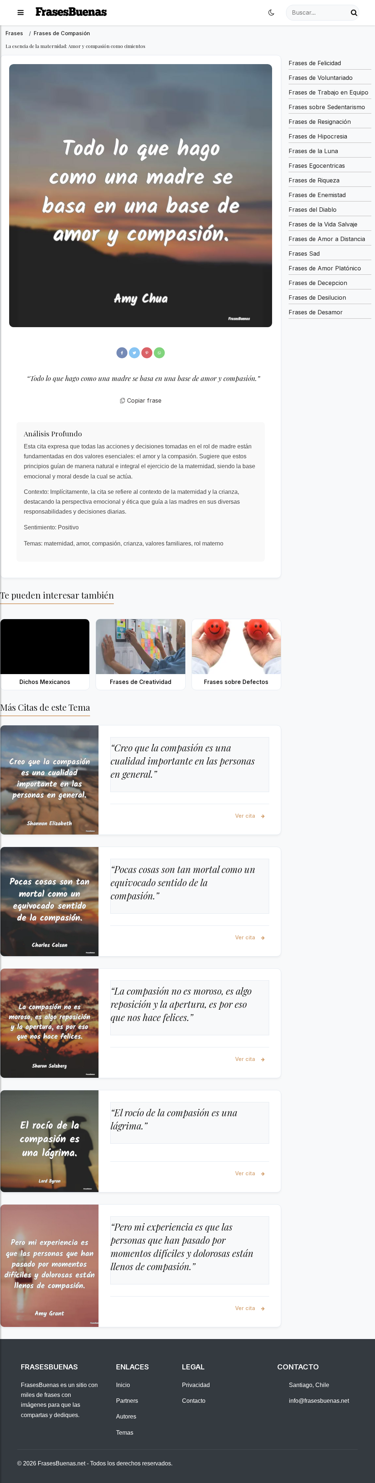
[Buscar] (354, 12)
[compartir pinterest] (146, 352)
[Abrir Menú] (20, 12)
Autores (126, 1416)
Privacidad (196, 1385)
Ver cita (246, 816)
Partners (127, 1401)
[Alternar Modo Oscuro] (271, 12)
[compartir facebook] (121, 352)
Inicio (123, 1385)
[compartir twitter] (134, 352)
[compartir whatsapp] (159, 352)
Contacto (193, 1401)
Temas (124, 1433)
